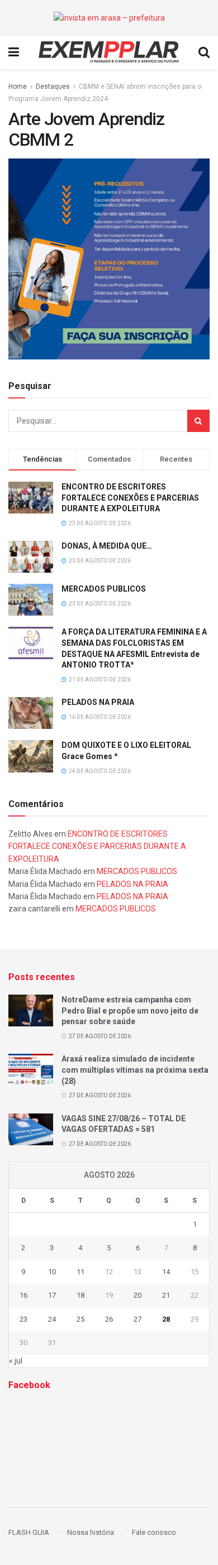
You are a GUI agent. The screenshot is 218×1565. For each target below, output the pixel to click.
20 (137, 1295)
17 (52, 1295)
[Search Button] (198, 421)
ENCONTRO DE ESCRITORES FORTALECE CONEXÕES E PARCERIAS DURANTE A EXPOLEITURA (130, 497)
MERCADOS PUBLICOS (103, 588)
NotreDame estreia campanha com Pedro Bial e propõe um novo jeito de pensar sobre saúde (129, 1010)
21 (166, 1295)
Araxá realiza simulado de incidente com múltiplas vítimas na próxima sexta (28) (134, 1069)
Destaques (53, 86)
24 (52, 1319)
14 (166, 1272)
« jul (15, 1360)
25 (80, 1319)
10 (52, 1272)
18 (80, 1295)
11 (80, 1272)
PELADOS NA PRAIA (97, 702)
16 (23, 1295)
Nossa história (90, 1532)
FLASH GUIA (28, 1532)
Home (17, 86)
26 (109, 1319)
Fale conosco (154, 1532)
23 (23, 1319)
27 (137, 1319)
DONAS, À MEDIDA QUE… (106, 545)
